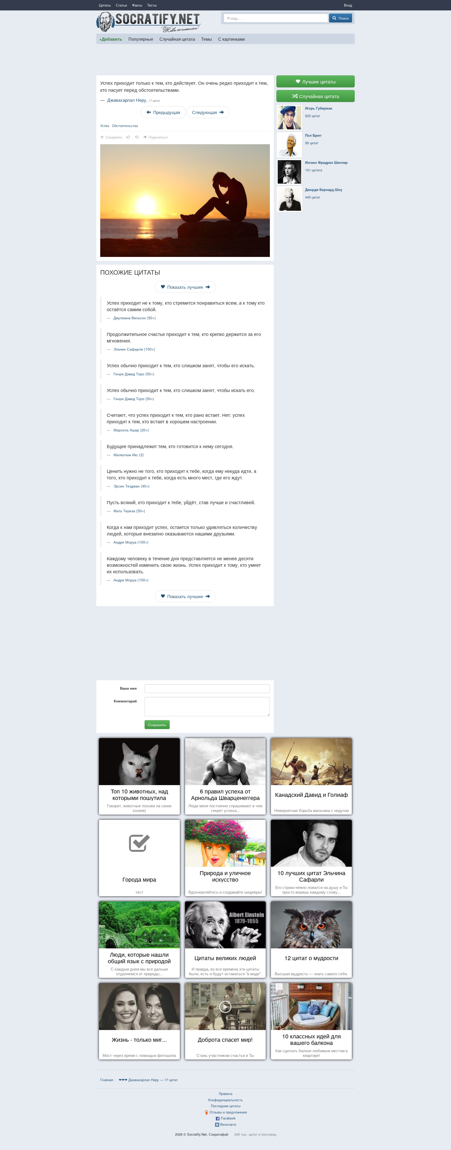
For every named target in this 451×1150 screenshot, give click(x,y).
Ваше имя (128, 688)
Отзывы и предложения (228, 1112)
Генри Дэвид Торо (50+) (134, 373)
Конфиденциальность (225, 1099)
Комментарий (125, 701)
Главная (106, 1079)
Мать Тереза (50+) (129, 510)
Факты (137, 5)
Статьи (121, 5)
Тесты (152, 5)
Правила (225, 1093)
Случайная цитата (177, 39)
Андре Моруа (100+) (131, 542)
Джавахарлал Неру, (133, 100)
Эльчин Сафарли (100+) (134, 349)
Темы (206, 39)
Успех (104, 125)
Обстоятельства (125, 125)
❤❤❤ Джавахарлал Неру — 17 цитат (148, 1079)
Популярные (140, 39)
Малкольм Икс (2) (129, 454)
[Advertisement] (225, 59)
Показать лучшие (185, 287)
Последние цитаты (225, 1105)
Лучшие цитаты (318, 81)
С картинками (231, 39)
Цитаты (105, 5)
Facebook (228, 1118)
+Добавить (110, 39)
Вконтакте (228, 1124)
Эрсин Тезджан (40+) (132, 486)
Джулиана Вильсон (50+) (135, 317)
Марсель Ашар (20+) (131, 429)
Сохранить (157, 724)
